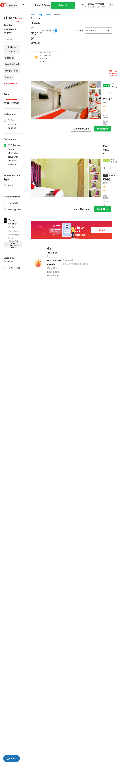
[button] (19, 20)
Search (63, 5)
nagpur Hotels (44, 15)
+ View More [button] (10, 83)
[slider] (5, 99)
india (33, 15)
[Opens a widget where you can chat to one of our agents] (11, 758)
